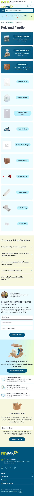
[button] (2, 10)
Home (2, 22)
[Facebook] (6, 468)
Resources (4, 476)
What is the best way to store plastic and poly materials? (15, 254)
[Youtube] (10, 468)
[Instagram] (15, 468)
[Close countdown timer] (31, 2)
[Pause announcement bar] (2, 17)
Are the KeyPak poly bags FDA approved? (12, 278)
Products (4, 480)
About (3, 473)
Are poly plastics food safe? (11, 270)
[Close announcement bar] (32, 17)
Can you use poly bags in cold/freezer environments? (15, 263)
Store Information (7, 483)
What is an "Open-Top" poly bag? (13, 247)
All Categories (9, 22)
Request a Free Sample (17, 370)
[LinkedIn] (2, 468)
